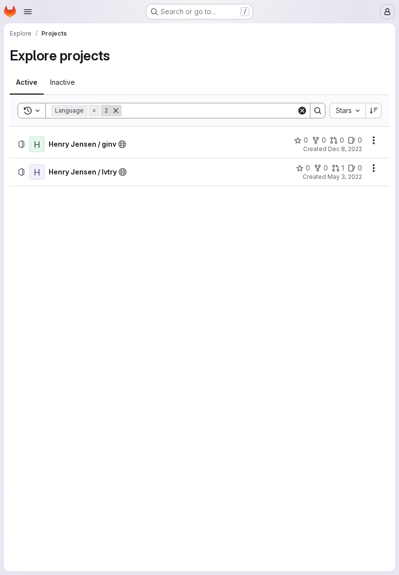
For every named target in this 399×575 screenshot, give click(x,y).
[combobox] (347, 110)
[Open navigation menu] (28, 11)
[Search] (318, 110)
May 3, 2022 (344, 176)
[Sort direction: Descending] (373, 110)
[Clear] (302, 110)
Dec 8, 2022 (345, 149)
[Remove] (116, 110)
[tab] (27, 82)
